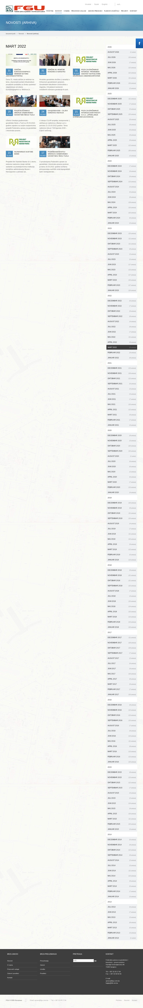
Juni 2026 (122, 62)
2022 (110, 296)
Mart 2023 (122, 280)
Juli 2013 (122, 907)
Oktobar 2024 (122, 176)
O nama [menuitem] (67, 11)
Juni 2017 (122, 669)
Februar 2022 (122, 353)
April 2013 (122, 922)
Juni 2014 (122, 871)
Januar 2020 (122, 492)
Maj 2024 (122, 202)
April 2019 (122, 544)
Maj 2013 (122, 917)
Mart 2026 (122, 78)
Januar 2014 (122, 897)
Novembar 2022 (122, 306)
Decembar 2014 (122, 840)
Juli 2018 (122, 596)
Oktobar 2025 (122, 109)
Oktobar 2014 (122, 850)
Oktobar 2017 (122, 648)
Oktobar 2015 (122, 783)
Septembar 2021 (122, 384)
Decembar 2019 (122, 503)
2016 (110, 700)
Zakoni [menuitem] (42, 965)
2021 (110, 363)
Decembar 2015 (122, 772)
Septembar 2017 (122, 653)
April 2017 (122, 679)
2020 (110, 430)
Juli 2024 (122, 192)
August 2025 (122, 119)
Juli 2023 (122, 259)
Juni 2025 (122, 130)
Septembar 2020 (122, 451)
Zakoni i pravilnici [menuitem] (95, 11)
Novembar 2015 (122, 777)
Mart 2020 (122, 482)
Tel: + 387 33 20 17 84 (58, 1000)
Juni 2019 (122, 534)
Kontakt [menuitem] (133, 11)
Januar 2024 (122, 223)
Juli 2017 (122, 663)
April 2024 (122, 207)
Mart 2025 (122, 145)
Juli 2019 (122, 529)
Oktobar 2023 (122, 244)
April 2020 (122, 477)
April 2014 (122, 881)
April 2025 (122, 140)
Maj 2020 (122, 472)
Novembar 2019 (122, 508)
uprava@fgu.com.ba (41, 1000)
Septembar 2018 (122, 586)
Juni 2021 (122, 399)
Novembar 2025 (122, 104)
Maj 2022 (122, 337)
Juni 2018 (122, 601)
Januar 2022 (122, 358)
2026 (110, 47)
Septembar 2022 (122, 316)
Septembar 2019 (122, 518)
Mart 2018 (122, 617)
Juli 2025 (122, 125)
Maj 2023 (122, 270)
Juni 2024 (122, 197)
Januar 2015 (122, 829)
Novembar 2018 (122, 575)
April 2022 (122, 342)
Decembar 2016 (122, 705)
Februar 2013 (122, 933)
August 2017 (122, 658)
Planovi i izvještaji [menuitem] (111, 11)
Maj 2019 (122, 539)
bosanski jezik (11, 33)
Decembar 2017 (122, 637)
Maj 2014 (122, 876)
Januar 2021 (122, 425)
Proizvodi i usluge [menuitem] (78, 11)
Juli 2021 (122, 394)
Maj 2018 (122, 606)
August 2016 (122, 726)
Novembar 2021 (122, 373)
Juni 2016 (122, 736)
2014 (110, 834)
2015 (110, 767)
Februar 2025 (122, 151)
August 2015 (122, 793)
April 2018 (122, 612)
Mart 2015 (122, 819)
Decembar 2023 (122, 233)
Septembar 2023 (122, 249)
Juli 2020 (122, 461)
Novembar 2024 (122, 171)
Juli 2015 (122, 798)
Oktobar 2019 (122, 513)
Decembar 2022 (122, 301)
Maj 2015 (122, 808)
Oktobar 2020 (122, 446)
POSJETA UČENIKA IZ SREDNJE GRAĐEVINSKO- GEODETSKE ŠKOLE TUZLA (24, 113)
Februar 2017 (122, 689)
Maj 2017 (122, 674)
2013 (110, 902)
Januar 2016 (122, 762)
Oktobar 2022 (122, 311)
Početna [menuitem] (49, 11)
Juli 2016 (122, 731)
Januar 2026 (122, 88)
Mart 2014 (122, 886)
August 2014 (122, 860)
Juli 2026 (122, 57)
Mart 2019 (122, 549)
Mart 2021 (122, 415)
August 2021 (122, 389)
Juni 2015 (122, 803)
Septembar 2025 (122, 114)
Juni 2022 (122, 332)
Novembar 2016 (122, 710)
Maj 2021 (122, 404)
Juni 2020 (122, 467)
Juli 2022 (122, 327)
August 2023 (122, 254)
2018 (110, 565)
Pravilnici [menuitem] (43, 973)
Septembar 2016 (122, 720)
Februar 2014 (122, 891)
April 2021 (122, 410)
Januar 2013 (122, 938)
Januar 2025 (122, 156)
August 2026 (122, 52)
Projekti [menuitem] (124, 11)
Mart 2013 (122, 928)
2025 (110, 94)
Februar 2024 (122, 218)
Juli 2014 (122, 865)
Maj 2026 (122, 68)
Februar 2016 (122, 757)
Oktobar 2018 (122, 581)
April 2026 (122, 73)
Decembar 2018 (122, 570)
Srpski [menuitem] (96, 4)
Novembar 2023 (122, 239)
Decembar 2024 (122, 166)
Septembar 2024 (122, 182)
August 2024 (122, 187)
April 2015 (122, 814)
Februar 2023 (122, 285)
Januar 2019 (122, 560)
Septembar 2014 (122, 855)
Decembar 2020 (122, 435)
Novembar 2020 (122, 441)
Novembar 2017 (122, 643)
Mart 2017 (122, 684)
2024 (110, 161)
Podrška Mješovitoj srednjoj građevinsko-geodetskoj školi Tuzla (58, 154)
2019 (110, 498)
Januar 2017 (122, 694)
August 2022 (122, 321)
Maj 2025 (122, 135)
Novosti (21, 33)
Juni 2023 (122, 264)
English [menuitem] (105, 4)
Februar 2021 (122, 420)
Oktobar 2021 (122, 378)
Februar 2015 (122, 824)
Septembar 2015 (122, 788)
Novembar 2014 (122, 845)
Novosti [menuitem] (58, 11)
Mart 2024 (122, 213)
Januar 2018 (122, 627)
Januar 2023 (122, 290)
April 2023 (122, 275)
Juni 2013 (122, 912)
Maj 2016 (122, 741)
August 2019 (122, 524)
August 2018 (122, 591)
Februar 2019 (122, 555)
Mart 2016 (122, 751)
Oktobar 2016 (122, 715)
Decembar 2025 (122, 99)
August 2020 (122, 456)
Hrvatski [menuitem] (88, 4)
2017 (110, 632)
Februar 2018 (122, 622)
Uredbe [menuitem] (42, 969)
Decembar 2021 (122, 368)
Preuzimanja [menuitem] (44, 961)
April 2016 (122, 746)
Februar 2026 (122, 83)
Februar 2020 (122, 487)
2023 (110, 228)
